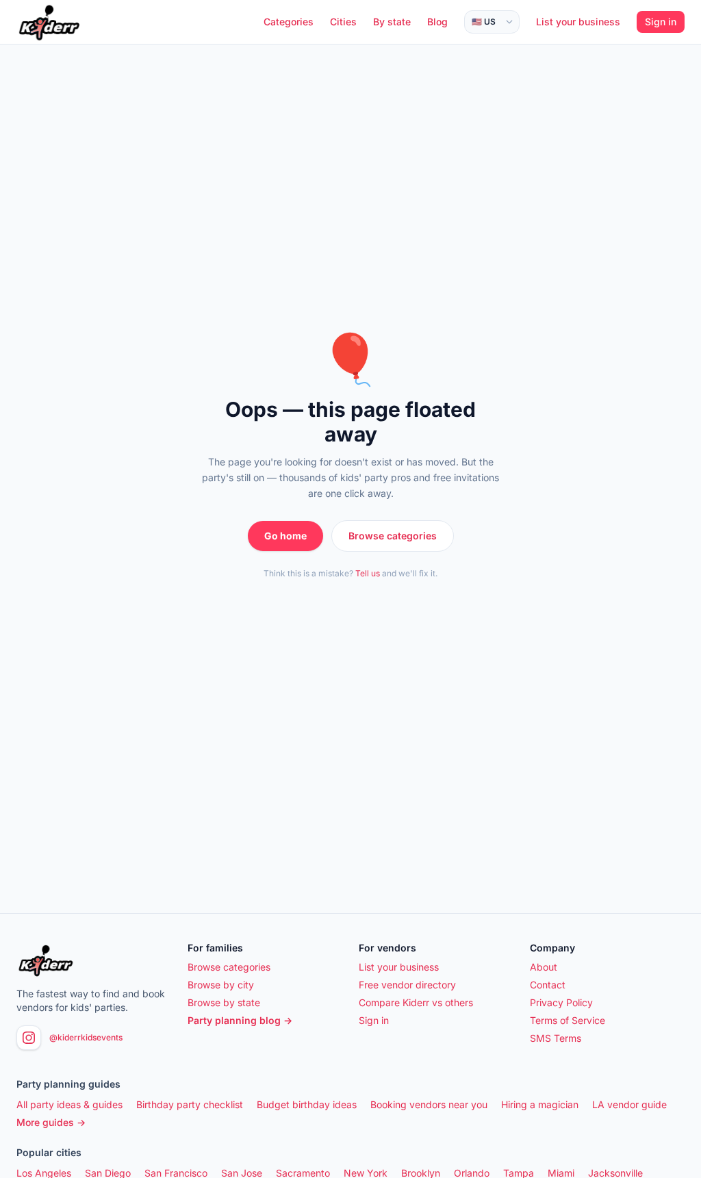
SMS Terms (555, 1038)
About (543, 967)
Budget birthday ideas (307, 1104)
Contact (547, 984)
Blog (437, 21)
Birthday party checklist (189, 1104)
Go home (285, 535)
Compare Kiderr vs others (416, 1002)
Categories (289, 21)
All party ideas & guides (69, 1104)
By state (392, 21)
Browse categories (392, 535)
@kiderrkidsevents (86, 1037)
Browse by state (224, 1002)
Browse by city (221, 984)
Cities (343, 21)
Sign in (660, 21)
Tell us (367, 573)
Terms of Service (567, 1020)
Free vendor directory (407, 984)
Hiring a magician (539, 1104)
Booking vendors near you (428, 1104)
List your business (578, 21)
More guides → (51, 1122)
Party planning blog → (240, 1020)
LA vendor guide (629, 1104)
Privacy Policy (561, 1002)
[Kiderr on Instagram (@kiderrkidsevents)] (28, 1037)
